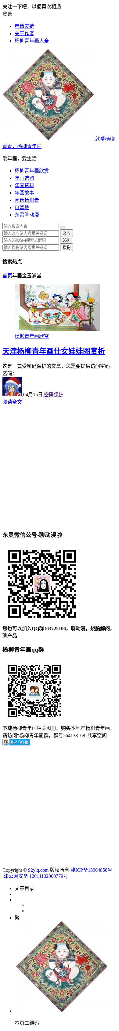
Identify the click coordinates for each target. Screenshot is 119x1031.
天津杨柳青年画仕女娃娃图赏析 (53, 351)
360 (66, 240)
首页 (7, 275)
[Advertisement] (59, 464)
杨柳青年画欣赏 (32, 170)
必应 (66, 233)
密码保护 (53, 394)
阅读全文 (12, 402)
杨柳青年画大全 (32, 40)
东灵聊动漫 (27, 214)
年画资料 (24, 185)
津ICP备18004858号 (91, 870)
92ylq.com (38, 870)
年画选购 (24, 178)
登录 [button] (7, 14)
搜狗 (66, 247)
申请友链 (24, 26)
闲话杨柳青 (27, 200)
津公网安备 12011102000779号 (35, 876)
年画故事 (24, 192)
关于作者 (24, 33)
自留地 (22, 207)
